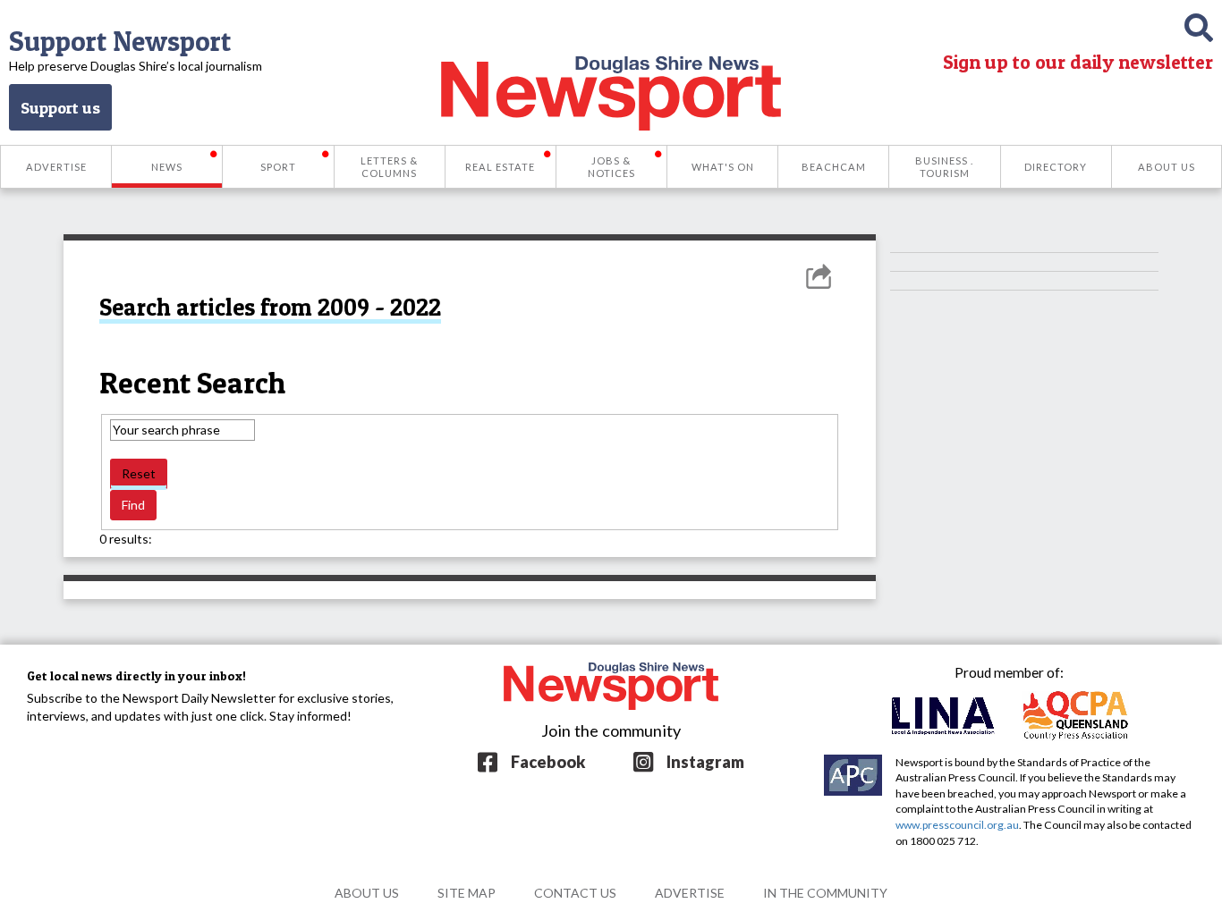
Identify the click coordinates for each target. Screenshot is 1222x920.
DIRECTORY (1055, 167)
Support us (60, 107)
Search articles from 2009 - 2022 (270, 307)
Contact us (575, 892)
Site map (466, 892)
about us (367, 892)
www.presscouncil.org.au (957, 824)
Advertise (690, 892)
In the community (825, 892)
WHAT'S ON (723, 167)
